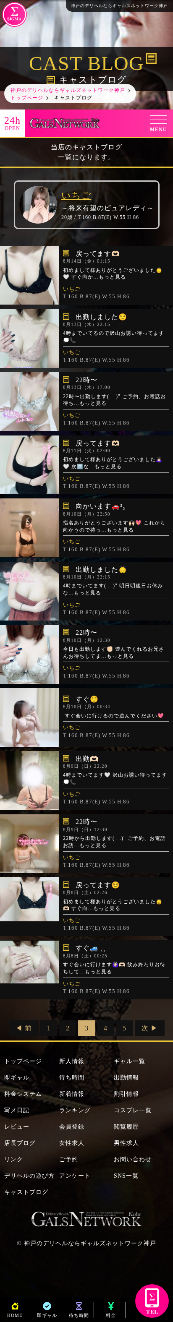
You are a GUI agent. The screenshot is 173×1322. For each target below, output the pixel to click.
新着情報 (71, 1094)
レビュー (16, 1127)
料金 (111, 1315)
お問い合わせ (133, 1159)
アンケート (75, 1176)
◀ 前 (24, 1028)
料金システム (23, 1094)
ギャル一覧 (129, 1061)
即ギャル (16, 1077)
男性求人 (126, 1143)
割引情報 (126, 1094)
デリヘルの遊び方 (29, 1176)
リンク (13, 1159)
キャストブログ (26, 1192)
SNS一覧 (126, 1176)
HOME (15, 1315)
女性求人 (71, 1143)
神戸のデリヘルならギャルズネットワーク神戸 (90, 1243)
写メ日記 (16, 1110)
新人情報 (71, 1061)
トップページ (23, 1061)
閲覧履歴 (126, 1127)
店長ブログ (20, 1143)
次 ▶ (150, 1028)
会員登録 (71, 1127)
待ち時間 (71, 1077)
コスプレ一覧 (133, 1110)
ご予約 (68, 1159)
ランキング (75, 1110)
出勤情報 (126, 1077)
